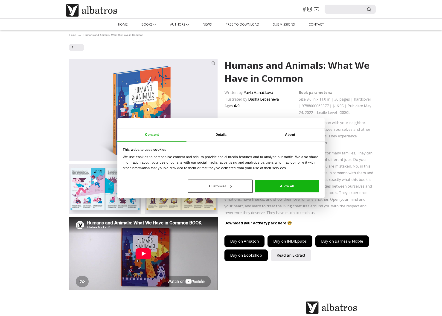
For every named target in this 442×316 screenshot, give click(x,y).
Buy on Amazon (244, 241)
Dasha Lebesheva (263, 99)
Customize (217, 186)
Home (123, 24)
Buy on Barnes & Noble (342, 241)
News (207, 24)
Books (147, 24)
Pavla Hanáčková (258, 92)
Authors (177, 24)
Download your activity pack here (255, 223)
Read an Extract (291, 255)
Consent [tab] (152, 134)
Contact (316, 24)
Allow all (287, 186)
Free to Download (242, 24)
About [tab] (290, 134)
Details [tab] (221, 134)
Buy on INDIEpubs (290, 241)
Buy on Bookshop (246, 255)
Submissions (284, 24)
